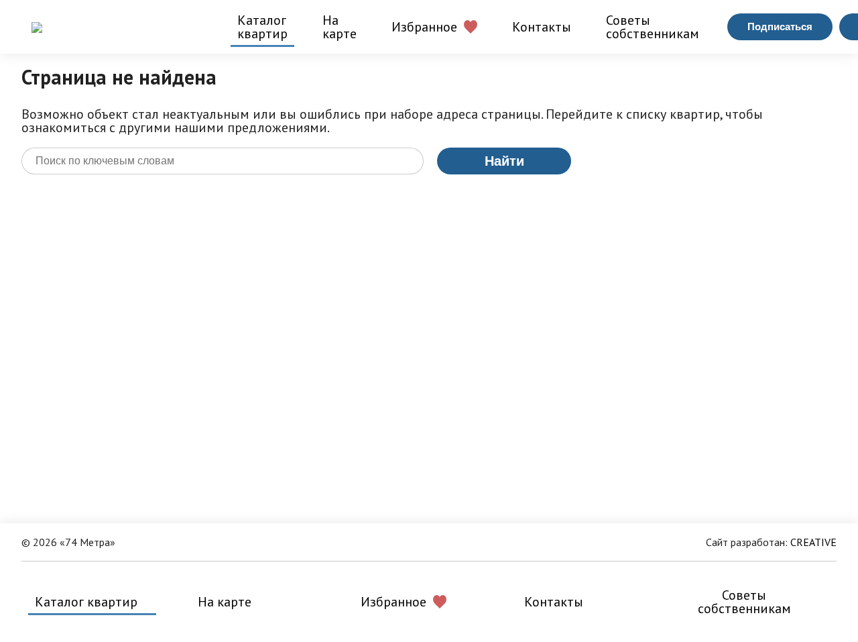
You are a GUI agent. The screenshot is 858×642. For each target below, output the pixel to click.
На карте (339, 26)
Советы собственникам (652, 26)
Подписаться (779, 26)
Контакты (541, 27)
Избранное (424, 27)
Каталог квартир (262, 26)
